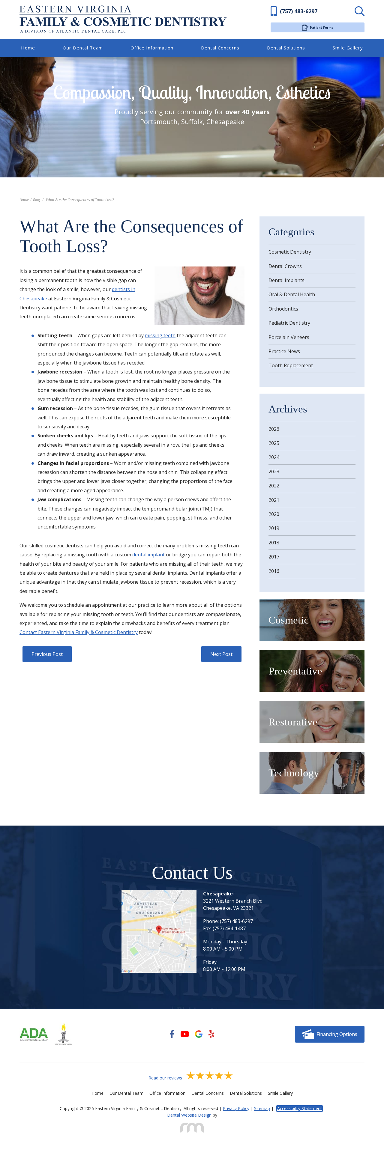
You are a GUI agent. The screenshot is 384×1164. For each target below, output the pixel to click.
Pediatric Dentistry (289, 323)
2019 (273, 528)
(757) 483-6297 (236, 921)
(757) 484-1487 (229, 928)
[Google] (198, 1034)
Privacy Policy (236, 1108)
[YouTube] (184, 1034)
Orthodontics (283, 308)
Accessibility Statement (299, 1108)
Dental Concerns (220, 48)
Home (28, 48)
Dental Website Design (189, 1115)
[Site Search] (343, 11)
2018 (273, 542)
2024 (273, 457)
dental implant (148, 554)
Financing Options (336, 1034)
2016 (273, 571)
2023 (273, 471)
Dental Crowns (285, 266)
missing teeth (160, 335)
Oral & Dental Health (291, 294)
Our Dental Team (83, 48)
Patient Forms (321, 27)
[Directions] (159, 931)
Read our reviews (165, 1078)
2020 (273, 514)
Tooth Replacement (290, 365)
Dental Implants (286, 280)
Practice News (284, 351)
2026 (273, 429)
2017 (273, 556)
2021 (273, 500)
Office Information (151, 48)
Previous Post (47, 654)
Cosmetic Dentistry (289, 252)
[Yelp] (211, 1034)
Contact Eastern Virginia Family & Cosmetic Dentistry (79, 632)
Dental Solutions (286, 48)
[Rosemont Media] (192, 1128)
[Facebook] (172, 1034)
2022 (273, 485)
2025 (273, 443)
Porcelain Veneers (288, 337)
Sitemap (262, 1108)
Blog (36, 199)
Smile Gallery (348, 48)
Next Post (221, 654)
